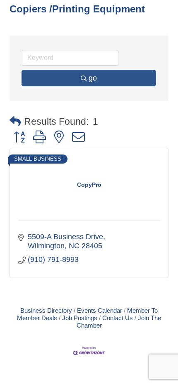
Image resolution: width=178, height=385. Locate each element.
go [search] (93, 78)
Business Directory (46, 310)
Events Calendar (99, 310)
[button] (15, 121)
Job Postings (79, 317)
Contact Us (117, 317)
